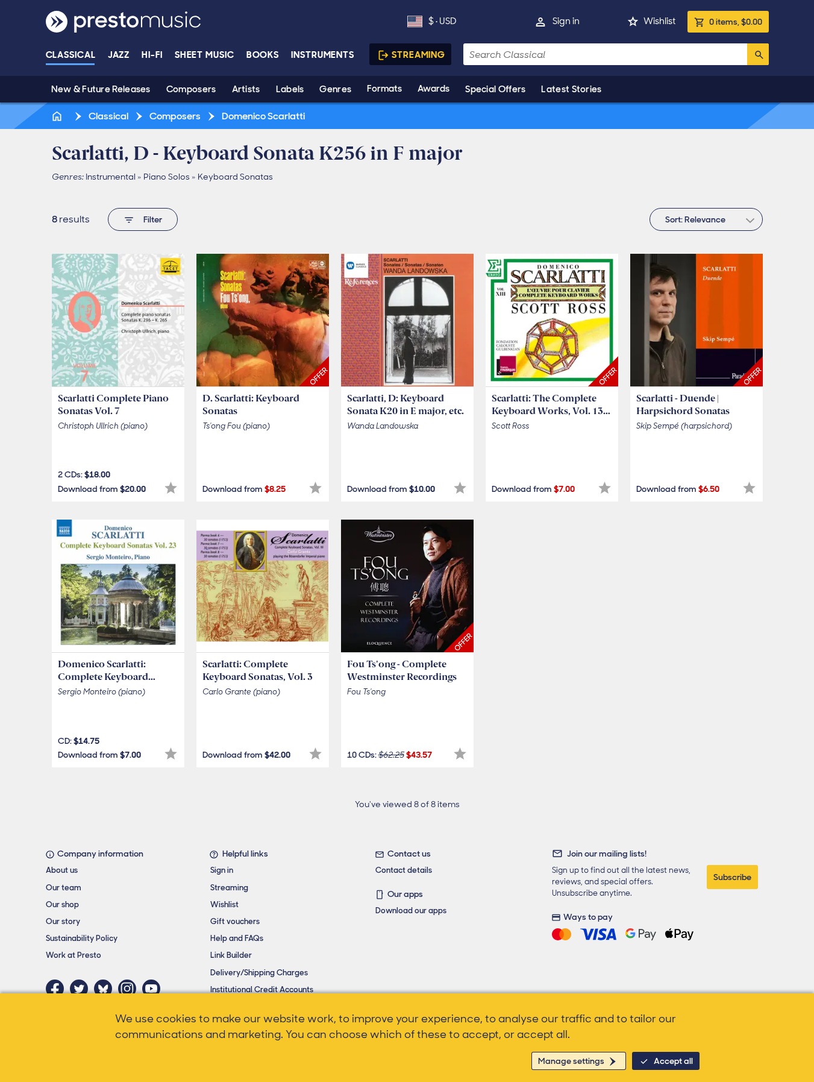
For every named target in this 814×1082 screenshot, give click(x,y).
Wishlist (659, 21)
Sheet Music (204, 55)
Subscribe (732, 877)
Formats (384, 89)
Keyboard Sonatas (235, 176)
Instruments (322, 55)
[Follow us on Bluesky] (106, 989)
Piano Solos (166, 176)
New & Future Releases (101, 89)
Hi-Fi (152, 55)
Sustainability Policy (81, 938)
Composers (191, 89)
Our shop (62, 904)
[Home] (58, 116)
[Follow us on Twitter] (82, 989)
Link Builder (231, 955)
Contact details (403, 870)
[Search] (758, 54)
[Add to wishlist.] (170, 487)
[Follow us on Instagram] (130, 989)
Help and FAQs (236, 938)
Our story (63, 921)
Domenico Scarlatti (262, 116)
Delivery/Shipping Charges (259, 972)
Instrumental (111, 176)
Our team (63, 887)
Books (263, 55)
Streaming (418, 55)
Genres (335, 89)
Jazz (119, 55)
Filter (152, 219)
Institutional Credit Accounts (261, 989)
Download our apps (410, 910)
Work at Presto (73, 955)
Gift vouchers (235, 921)
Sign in (566, 21)
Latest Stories (571, 89)
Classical (71, 55)
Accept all (673, 1060)
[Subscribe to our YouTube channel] (154, 989)
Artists (246, 89)
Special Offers (495, 89)
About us (62, 870)
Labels (290, 89)
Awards (433, 89)
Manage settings (571, 1060)
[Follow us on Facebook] (58, 989)
